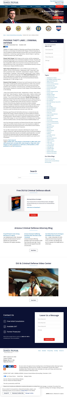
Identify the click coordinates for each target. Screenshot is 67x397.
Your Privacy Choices (11, 376)
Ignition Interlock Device (52, 118)
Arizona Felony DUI (51, 88)
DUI (31, 6)
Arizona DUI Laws (51, 85)
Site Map (56, 350)
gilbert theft (34, 141)
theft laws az (24, 144)
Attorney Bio (13, 6)
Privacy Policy (50, 350)
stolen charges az (26, 143)
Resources (51, 6)
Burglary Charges (51, 94)
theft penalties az (31, 144)
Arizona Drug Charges (52, 87)
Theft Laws (49, 142)
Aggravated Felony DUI (52, 81)
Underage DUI (50, 147)
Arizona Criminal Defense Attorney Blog (14, 35)
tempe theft (33, 143)
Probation (49, 132)
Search (46, 177)
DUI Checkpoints (50, 99)
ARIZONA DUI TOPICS (51, 78)
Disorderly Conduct (51, 109)
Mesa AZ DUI (50, 127)
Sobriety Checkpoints (52, 138)
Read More (33, 250)
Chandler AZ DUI (50, 96)
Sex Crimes (49, 136)
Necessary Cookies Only (18, 393)
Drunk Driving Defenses (52, 114)
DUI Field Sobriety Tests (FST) (53, 102)
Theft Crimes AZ (12, 140)
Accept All (6, 393)
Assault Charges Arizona (52, 91)
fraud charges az (27, 141)
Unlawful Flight (50, 148)
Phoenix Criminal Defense (13, 379)
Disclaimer (44, 350)
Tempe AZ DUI (50, 139)
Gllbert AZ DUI (50, 115)
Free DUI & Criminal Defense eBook (33, 190)
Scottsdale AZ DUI (51, 135)
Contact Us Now (58, 17)
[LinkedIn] (10, 366)
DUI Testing (49, 106)
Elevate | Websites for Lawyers (55, 393)
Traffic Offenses (50, 144)
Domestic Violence (51, 111)
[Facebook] (4, 366)
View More (33, 215)
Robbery (49, 133)
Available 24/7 (60, 4)
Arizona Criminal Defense (52, 84)
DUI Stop (49, 105)
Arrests (48, 90)
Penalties (49, 129)
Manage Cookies (28, 376)
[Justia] (12, 366)
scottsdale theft (17, 143)
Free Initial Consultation (57, 1)
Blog (45, 6)
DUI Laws (49, 103)
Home (6, 6)
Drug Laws (49, 112)
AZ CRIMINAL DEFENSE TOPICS (54, 79)
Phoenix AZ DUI (50, 130)
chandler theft (10, 141)
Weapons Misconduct (52, 151)
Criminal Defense (23, 6)
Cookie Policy (20, 376)
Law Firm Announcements (53, 123)
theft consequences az (14, 144)
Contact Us (59, 6)
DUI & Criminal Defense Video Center (33, 263)
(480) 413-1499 (59, 2)
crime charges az (19, 141)
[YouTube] (15, 366)
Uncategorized (50, 145)
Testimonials (38, 6)
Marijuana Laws (50, 126)
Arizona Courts (50, 82)
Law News (49, 124)
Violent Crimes (50, 150)
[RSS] (4, 369)
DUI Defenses (50, 100)
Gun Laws (49, 117)
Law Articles (49, 120)
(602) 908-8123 (9, 362)
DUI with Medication (51, 108)
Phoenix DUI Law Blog (50, 159)
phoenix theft (9, 143)
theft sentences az (16, 146)
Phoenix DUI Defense (12, 380)
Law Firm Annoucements (52, 121)
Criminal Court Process (52, 97)
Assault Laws (50, 93)
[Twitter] (7, 366)
